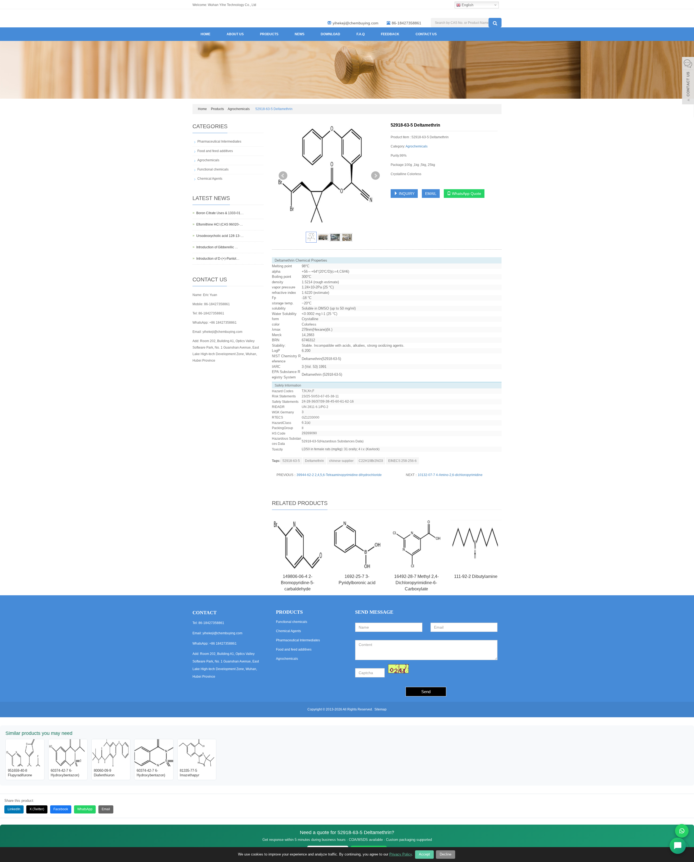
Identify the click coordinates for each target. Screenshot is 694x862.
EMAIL (430, 193)
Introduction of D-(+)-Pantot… (217, 258)
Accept (424, 854)
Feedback (390, 34)
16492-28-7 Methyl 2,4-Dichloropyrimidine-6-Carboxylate (416, 582)
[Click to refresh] (398, 668)
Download (330, 34)
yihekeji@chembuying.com (355, 23)
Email (106, 809)
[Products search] (495, 22)
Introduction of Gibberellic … (217, 247)
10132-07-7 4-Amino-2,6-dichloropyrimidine (450, 475)
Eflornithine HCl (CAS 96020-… (219, 224)
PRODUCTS (289, 612)
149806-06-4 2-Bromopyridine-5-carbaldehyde (297, 582)
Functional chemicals (213, 169)
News (299, 34)
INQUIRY (406, 193)
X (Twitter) (37, 809)
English (467, 5)
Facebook (60, 809)
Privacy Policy (400, 854)
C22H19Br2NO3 (371, 461)
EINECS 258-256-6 (402, 461)
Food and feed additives (215, 151)
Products (269, 34)
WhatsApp (84, 809)
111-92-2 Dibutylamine (475, 576)
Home (205, 34)
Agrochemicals (239, 109)
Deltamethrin (314, 461)
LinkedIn (14, 809)
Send (425, 691)
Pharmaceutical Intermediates (219, 141)
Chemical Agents (209, 179)
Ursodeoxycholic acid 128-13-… (220, 236)
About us (235, 34)
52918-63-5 (291, 461)
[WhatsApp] (682, 831)
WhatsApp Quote (466, 193)
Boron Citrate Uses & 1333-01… (220, 213)
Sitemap (380, 709)
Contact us (426, 34)
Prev (283, 175)
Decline (445, 854)
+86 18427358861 (223, 322)
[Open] (688, 81)
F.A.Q (360, 34)
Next (375, 175)
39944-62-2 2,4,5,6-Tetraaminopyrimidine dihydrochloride (339, 475)
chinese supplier (341, 461)
